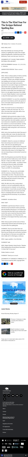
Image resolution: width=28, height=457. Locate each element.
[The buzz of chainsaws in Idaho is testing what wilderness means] (5, 321)
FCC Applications (6, 426)
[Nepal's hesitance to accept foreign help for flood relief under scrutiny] (5, 331)
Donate (24, 2)
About (4, 408)
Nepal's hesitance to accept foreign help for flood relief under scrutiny (19, 330)
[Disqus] (14, 366)
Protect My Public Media (8, 429)
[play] (2, 455)
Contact (4, 411)
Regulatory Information (8, 423)
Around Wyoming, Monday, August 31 (10, 313)
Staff (4, 420)
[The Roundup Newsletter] (14, 292)
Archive (4, 432)
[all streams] (26, 455)
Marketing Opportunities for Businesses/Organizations (9, 418)
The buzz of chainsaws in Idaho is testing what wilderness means (18, 321)
